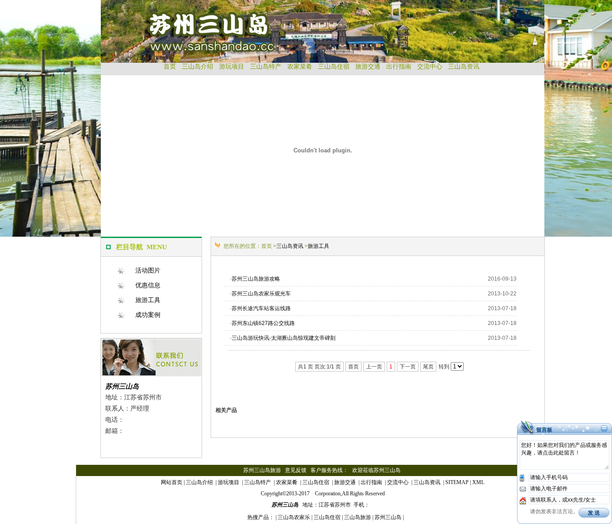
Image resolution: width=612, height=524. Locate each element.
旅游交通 (367, 66)
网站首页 (171, 482)
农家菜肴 (299, 66)
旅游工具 (147, 299)
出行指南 (398, 66)
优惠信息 (147, 285)
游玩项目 (231, 66)
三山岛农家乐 (294, 517)
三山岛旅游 (357, 517)
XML (478, 482)
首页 (170, 66)
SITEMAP (457, 482)
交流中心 (429, 66)
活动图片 (147, 270)
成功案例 (147, 314)
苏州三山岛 (122, 386)
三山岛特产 (265, 66)
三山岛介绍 (197, 66)
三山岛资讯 (463, 66)
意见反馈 (295, 470)
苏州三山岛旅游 (262, 470)
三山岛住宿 (333, 66)
